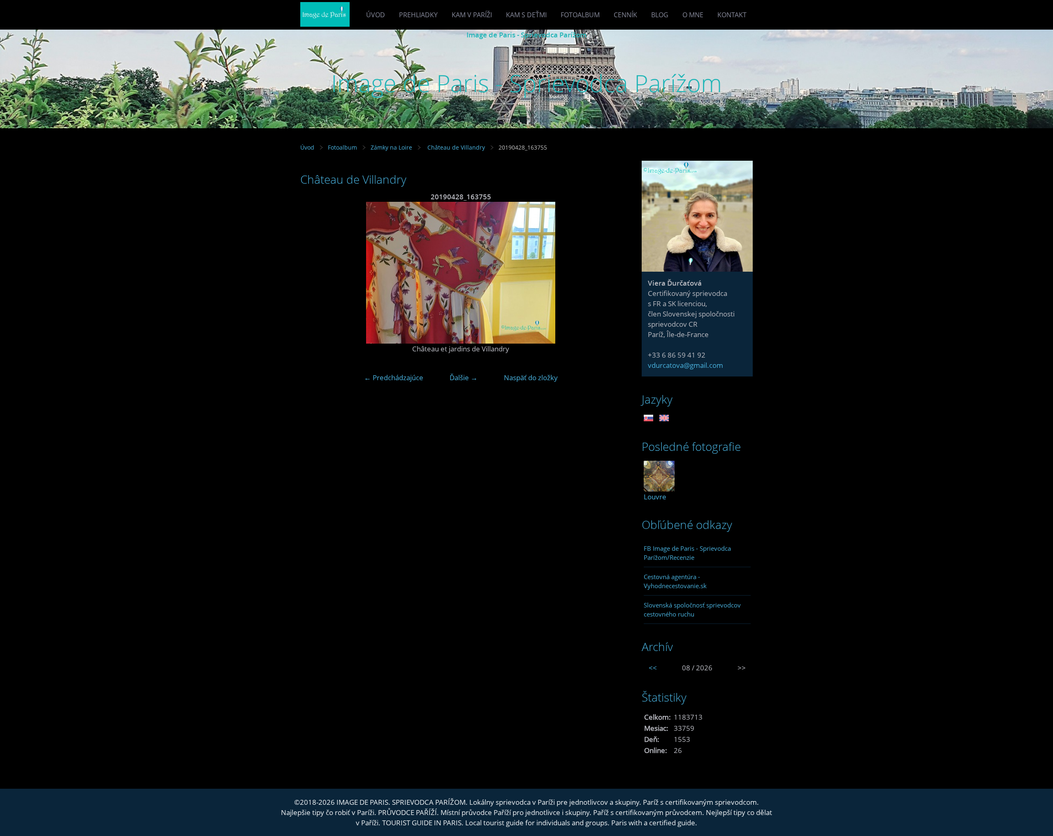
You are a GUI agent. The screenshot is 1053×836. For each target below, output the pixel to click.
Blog (659, 14)
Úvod (375, 14)
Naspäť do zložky (531, 377)
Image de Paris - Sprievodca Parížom (526, 34)
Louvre (655, 496)
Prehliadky (418, 14)
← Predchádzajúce (393, 377)
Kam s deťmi (526, 14)
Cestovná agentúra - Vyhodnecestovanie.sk (675, 581)
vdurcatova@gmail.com (685, 365)
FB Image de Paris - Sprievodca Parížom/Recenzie (687, 552)
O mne (692, 14)
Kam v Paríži (472, 14)
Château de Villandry (455, 147)
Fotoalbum (580, 14)
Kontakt (732, 14)
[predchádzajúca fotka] (313, 273)
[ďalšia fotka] (607, 273)
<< (653, 667)
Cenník (625, 14)
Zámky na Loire (391, 147)
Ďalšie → (464, 377)
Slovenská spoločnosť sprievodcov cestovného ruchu (692, 609)
